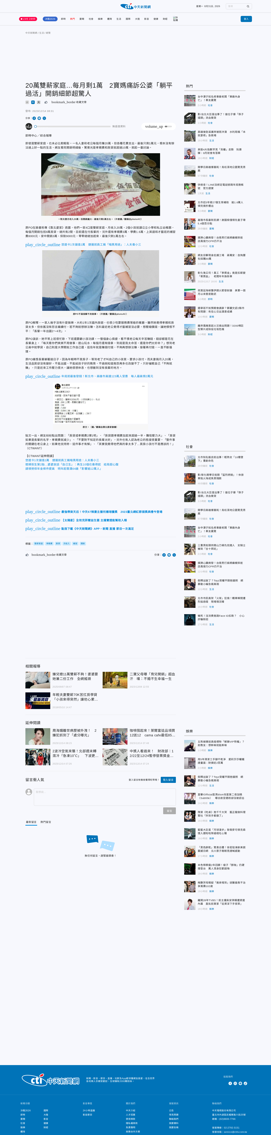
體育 (109, 19)
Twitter (225, 1083)
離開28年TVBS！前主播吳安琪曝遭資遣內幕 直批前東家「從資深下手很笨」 (189, 904)
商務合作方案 (133, 1131)
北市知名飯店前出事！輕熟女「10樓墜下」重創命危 (189, 461)
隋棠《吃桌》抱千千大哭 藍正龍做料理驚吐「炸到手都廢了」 (189, 816)
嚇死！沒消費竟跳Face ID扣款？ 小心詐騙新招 (189, 619)
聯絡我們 (174, 1119)
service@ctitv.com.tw (235, 1132)
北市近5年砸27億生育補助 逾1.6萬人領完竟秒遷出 (189, 206)
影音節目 (87, 1115)
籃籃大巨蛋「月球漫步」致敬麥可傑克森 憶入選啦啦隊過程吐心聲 (189, 833)
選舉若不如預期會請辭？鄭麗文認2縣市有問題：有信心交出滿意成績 (189, 312)
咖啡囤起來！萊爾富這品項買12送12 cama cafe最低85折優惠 (115, 736)
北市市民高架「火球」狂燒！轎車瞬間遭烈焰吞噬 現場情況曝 (189, 602)
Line (240, 1083)
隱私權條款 (132, 1123)
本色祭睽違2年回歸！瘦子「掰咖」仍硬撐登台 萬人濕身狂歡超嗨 (189, 869)
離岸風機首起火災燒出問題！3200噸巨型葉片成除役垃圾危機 (189, 329)
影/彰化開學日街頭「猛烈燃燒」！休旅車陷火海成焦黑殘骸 (189, 478)
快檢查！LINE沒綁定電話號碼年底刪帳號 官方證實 (189, 188)
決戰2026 (50, 19)
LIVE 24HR (29, 19)
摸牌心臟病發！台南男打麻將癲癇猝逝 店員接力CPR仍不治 (189, 241)
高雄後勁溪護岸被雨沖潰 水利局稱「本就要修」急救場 (189, 136)
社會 (91, 19)
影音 (146, 19)
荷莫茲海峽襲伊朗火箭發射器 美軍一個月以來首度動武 (189, 294)
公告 (171, 1110)
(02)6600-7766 (227, 1119)
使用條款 (130, 1119)
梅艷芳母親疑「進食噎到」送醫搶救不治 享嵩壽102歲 (189, 886)
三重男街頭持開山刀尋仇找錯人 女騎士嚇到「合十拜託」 (189, 549)
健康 (156, 19)
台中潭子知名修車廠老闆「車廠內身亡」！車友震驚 (189, 100)
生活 (118, 19)
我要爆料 (174, 1123)
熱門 (72, 19)
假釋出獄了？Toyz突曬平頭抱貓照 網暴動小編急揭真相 (189, 584)
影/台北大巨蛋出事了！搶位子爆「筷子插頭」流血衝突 (189, 118)
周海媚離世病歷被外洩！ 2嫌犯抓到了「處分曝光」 (37, 736)
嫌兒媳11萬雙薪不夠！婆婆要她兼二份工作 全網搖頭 (37, 680)
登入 (246, 19)
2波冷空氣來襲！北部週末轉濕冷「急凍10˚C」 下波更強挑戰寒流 (37, 757)
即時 (63, 19)
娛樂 (100, 19)
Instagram (235, 1083)
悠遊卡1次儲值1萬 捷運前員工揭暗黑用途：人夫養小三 (62, 460)
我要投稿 (174, 1127)
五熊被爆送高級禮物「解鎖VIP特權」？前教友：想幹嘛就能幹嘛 (189, 745)
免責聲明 (130, 1127)
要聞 (81, 19)
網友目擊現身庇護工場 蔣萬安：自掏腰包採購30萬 (189, 259)
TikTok (245, 1083)
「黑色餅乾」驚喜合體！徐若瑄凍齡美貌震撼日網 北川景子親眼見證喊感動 (189, 851)
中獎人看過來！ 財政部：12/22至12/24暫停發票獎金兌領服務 (115, 757)
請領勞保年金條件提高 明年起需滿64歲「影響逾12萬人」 (63, 468)
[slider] (72, 126)
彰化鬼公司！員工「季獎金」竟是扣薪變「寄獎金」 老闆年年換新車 (189, 276)
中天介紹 (130, 1110)
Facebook (230, 1083)
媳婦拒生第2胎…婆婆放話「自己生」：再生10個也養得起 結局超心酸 (71, 464)
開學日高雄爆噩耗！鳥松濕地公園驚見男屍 (189, 171)
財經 (165, 19)
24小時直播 (89, 1110)
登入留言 (168, 780)
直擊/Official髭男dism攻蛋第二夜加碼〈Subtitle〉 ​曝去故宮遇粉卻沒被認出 (189, 798)
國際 (128, 19)
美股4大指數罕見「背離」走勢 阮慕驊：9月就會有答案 (189, 153)
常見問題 (174, 1115)
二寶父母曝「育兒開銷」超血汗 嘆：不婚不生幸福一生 (115, 680)
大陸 (137, 19)
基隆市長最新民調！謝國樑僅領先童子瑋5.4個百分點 (189, 224)
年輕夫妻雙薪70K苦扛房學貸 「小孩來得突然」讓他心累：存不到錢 (37, 700)
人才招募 (130, 1115)
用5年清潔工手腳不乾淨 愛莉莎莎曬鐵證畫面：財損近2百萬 (189, 763)
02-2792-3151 (232, 1128)
